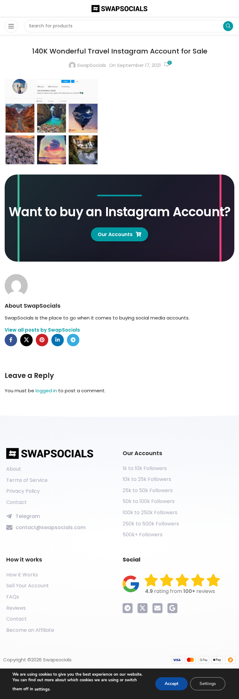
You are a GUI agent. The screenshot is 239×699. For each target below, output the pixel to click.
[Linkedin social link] (57, 340)
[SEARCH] (228, 26)
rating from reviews (180, 591)
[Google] (172, 608)
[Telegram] (128, 608)
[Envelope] (157, 608)
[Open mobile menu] (11, 26)
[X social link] (26, 340)
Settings (207, 684)
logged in (46, 390)
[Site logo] (119, 8)
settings (42, 689)
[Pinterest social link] (42, 340)
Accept (171, 684)
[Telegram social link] (73, 340)
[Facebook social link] (11, 340)
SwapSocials (91, 65)
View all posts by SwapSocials (42, 330)
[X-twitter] (143, 608)
